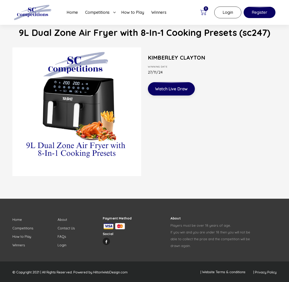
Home (72, 12)
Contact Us (66, 228)
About (62, 219)
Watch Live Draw (171, 88)
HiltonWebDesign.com (110, 272)
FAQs (62, 236)
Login (228, 12)
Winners (158, 12)
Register (259, 12)
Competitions (97, 12)
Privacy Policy (266, 272)
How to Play (132, 12)
